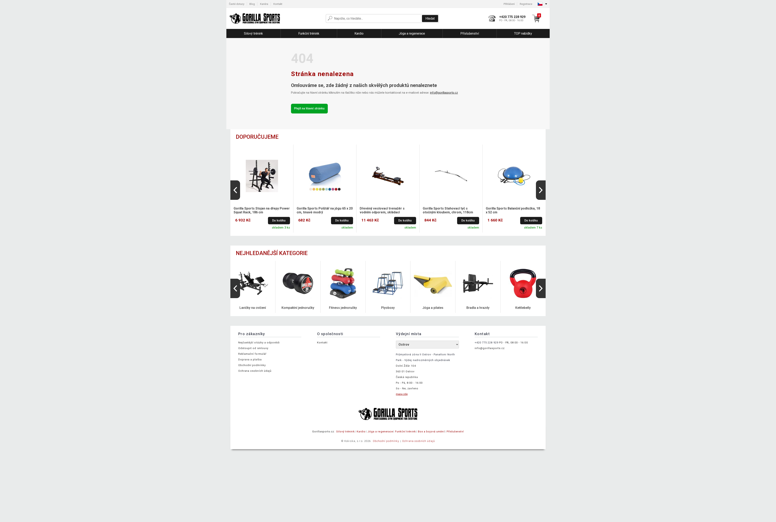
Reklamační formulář (252, 353)
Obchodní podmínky (252, 365)
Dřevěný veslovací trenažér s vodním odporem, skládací (382, 210)
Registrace (526, 3)
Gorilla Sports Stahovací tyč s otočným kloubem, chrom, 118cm (448, 210)
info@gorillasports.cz (444, 92)
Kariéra (264, 3)
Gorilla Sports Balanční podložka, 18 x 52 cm (513, 210)
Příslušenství (455, 431)
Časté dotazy (236, 3)
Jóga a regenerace (380, 431)
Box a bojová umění (431, 431)
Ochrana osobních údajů (254, 370)
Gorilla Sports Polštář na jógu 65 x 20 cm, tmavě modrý (325, 210)
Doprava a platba (250, 359)
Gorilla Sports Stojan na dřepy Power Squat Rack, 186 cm (262, 210)
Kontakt (277, 3)
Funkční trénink (405, 431)
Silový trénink (345, 431)
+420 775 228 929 (486, 342)
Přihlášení (509, 3)
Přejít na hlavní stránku (309, 108)
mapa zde (402, 394)
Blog (252, 3)
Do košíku (279, 220)
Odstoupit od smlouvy (253, 348)
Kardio (361, 431)
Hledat (430, 18)
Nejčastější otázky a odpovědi (259, 342)
